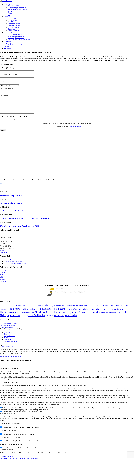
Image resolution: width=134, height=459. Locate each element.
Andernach (19, 305)
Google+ (2, 272)
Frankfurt (14, 308)
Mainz (75, 312)
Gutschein (68, 309)
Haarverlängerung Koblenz (28, 312)
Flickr (2, 278)
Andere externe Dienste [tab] (7, 413)
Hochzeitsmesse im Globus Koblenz (14, 211)
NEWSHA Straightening (110, 312)
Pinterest (2, 276)
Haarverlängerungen (10, 312)
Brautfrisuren (81, 306)
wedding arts (59, 315)
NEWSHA (101, 312)
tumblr (2, 274)
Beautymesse (34, 306)
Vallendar (39, 315)
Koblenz (55, 312)
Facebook (3, 271)
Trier (31, 315)
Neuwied (92, 312)
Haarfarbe (74, 309)
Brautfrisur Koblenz (91, 306)
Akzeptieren (4, 356)
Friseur (22, 309)
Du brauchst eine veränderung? (13, 203)
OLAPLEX (121, 312)
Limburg (66, 312)
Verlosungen (49, 315)
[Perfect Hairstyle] (6, 1)
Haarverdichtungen (98, 309)
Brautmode (100, 306)
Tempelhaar (15, 315)
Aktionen (10, 306)
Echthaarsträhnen (111, 305)
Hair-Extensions (42, 312)
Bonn (62, 305)
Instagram (3, 281)
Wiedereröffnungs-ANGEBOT (12, 196)
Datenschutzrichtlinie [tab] (6, 449)
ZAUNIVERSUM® (6, 327)
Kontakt (2, 250)
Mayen (83, 312)
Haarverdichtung (84, 309)
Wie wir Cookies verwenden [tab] (9, 368)
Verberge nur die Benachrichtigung (27, 458)
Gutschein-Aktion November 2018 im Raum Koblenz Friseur (24, 218)
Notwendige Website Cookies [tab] (9, 382)
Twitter (2, 280)
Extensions (124, 305)
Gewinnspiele (29, 309)
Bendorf (42, 305)
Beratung (50, 306)
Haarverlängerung (115, 309)
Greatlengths (58, 308)
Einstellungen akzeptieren (8, 458)
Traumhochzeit (24, 315)
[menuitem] (69, 9)
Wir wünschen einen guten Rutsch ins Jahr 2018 (19, 226)
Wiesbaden (71, 315)
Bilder (56, 306)
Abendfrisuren (4, 306)
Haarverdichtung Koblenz (8, 325)
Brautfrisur (70, 306)
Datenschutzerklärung (75, 126)
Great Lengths (43, 308)
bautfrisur (28, 306)
